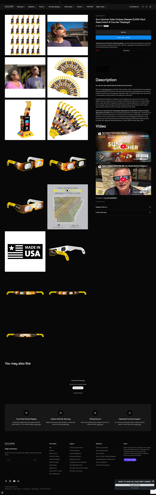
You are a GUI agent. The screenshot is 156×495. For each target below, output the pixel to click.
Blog (50, 447)
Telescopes (20, 7)
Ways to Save (100, 7)
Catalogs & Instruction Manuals (78, 462)
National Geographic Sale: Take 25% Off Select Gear (78, 1)
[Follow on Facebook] (6, 481)
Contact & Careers (54, 456)
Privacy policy (26, 489)
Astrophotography (54, 7)
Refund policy (8, 489)
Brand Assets (53, 465)
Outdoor (79, 7)
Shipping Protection (75, 459)
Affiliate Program (54, 462)
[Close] (153, 481)
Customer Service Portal (76, 447)
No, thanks (134, 488)
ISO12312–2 (126, 50)
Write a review (78, 388)
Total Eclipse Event (107, 89)
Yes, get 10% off (135, 485)
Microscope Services (75, 456)
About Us (51, 450)
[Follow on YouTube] (14, 481)
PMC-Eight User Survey (76, 471)
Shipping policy (35, 489)
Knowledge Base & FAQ (76, 465)
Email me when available (123, 37)
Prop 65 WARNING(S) (110, 198)
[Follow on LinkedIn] (18, 481)
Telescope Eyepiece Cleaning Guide (105, 459)
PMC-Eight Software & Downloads (79, 468)
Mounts (41, 7)
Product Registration (75, 453)
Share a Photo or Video (55, 471)
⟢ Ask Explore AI (134, 7)
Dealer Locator (53, 453)
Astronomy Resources (102, 450)
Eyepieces (31, 7)
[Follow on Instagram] (10, 481)
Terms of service (17, 489)
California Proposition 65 (102, 465)
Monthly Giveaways (54, 459)
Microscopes (68, 7)
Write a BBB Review (54, 474)
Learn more (38, 424)
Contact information (46, 489)
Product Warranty (74, 450)
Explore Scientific (100, 16)
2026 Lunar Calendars (102, 447)
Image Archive (53, 468)
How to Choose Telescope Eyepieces (106, 456)
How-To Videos (100, 453)
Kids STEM (90, 7)
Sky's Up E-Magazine (101, 462)
